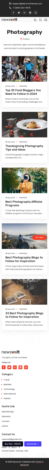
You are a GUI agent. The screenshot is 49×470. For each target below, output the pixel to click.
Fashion (7, 398)
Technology (9, 389)
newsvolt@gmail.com (12, 439)
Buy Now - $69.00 (13, 444)
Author (5, 426)
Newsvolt (24, 465)
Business (7, 384)
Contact (6, 421)
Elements (6, 416)
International (10, 393)
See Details (33, 444)
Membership (8, 411)
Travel (7, 379)
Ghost (39, 461)
